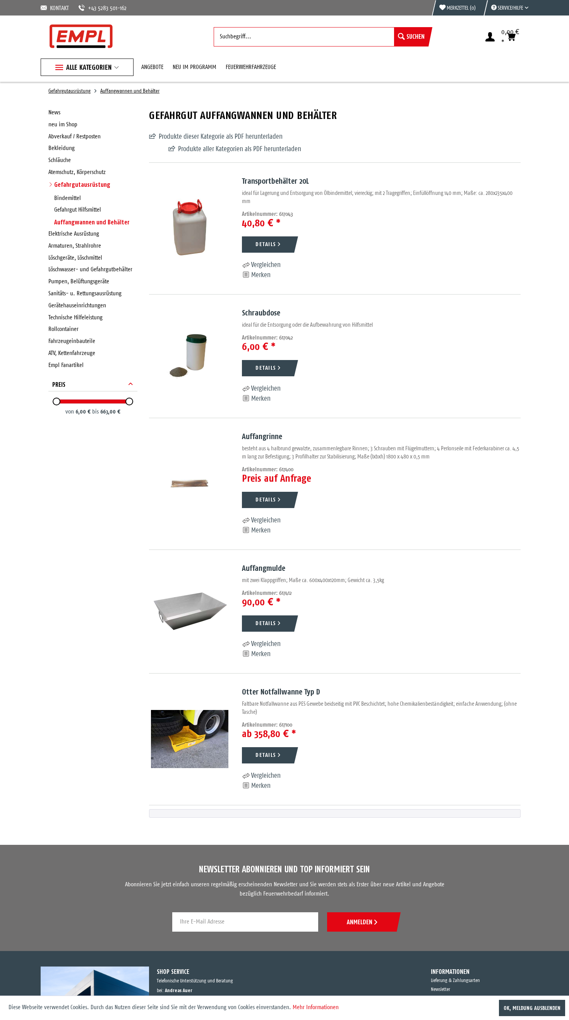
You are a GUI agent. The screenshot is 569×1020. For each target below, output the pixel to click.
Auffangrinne (262, 436)
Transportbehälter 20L (275, 180)
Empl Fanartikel (66, 365)
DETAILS (265, 244)
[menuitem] (505, 8)
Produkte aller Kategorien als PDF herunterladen (220, 149)
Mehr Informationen (316, 1007)
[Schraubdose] (189, 356)
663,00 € (110, 411)
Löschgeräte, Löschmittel (75, 258)
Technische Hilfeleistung (75, 317)
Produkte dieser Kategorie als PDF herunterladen (221, 137)
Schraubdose (261, 312)
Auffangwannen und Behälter (92, 222)
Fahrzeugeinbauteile (71, 341)
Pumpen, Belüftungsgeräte (78, 281)
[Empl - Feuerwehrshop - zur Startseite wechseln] (81, 36)
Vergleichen (265, 265)
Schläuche (59, 160)
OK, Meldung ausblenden (532, 1008)
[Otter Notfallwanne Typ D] (189, 739)
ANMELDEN (359, 921)
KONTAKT (58, 8)
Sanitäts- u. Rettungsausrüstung (85, 293)
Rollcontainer (63, 329)
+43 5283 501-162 (98, 8)
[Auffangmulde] (189, 611)
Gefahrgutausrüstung (82, 184)
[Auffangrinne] (189, 484)
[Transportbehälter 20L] (189, 228)
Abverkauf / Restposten (74, 137)
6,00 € (83, 411)
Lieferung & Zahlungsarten (455, 981)
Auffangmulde (263, 567)
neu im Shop (62, 125)
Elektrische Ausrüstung (73, 234)
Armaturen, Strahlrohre (74, 246)
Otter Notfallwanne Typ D (281, 691)
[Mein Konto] (490, 37)
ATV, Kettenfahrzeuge (71, 353)
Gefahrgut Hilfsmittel (77, 210)
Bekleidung (61, 148)
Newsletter (440, 989)
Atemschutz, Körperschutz (77, 172)
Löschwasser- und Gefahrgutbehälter (90, 269)
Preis (58, 384)
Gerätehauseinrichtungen (77, 305)
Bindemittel (67, 198)
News (54, 112)
